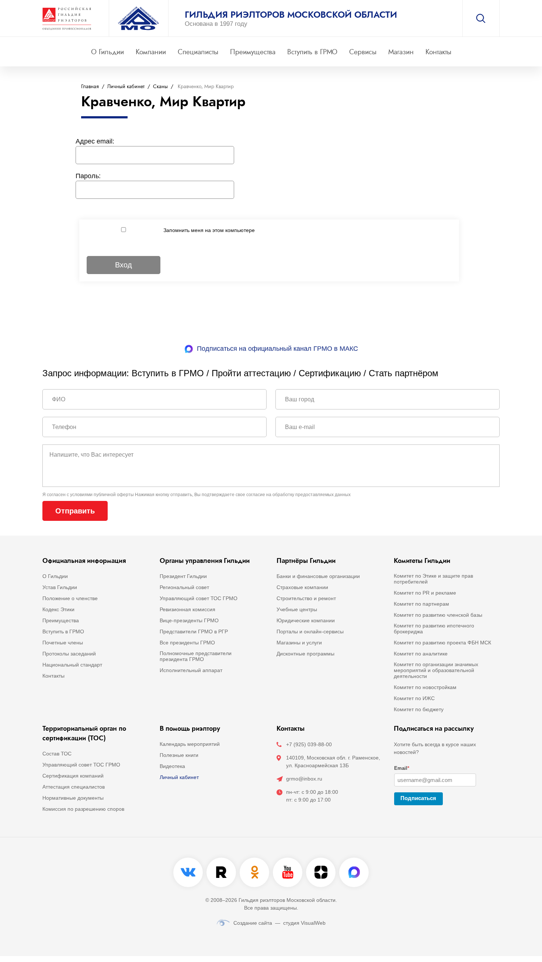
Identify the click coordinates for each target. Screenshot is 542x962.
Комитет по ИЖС (414, 698)
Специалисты (198, 52)
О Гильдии (107, 52)
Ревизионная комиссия (187, 609)
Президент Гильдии (183, 576)
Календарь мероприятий (190, 744)
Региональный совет (184, 587)
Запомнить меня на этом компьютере (209, 230)
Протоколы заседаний (69, 654)
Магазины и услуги (299, 643)
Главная (90, 86)
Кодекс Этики (58, 609)
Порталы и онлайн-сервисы (310, 631)
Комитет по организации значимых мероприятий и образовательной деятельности (436, 670)
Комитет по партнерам (421, 604)
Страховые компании (302, 587)
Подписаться (418, 798)
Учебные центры (297, 609)
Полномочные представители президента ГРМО (196, 656)
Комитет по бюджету (419, 709)
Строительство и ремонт (306, 598)
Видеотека (172, 766)
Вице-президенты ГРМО (189, 620)
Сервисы (362, 52)
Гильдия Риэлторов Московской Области (291, 14)
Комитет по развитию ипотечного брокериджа (434, 628)
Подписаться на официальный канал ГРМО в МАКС (277, 348)
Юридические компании (306, 620)
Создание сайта (252, 923)
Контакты (438, 52)
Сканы (160, 86)
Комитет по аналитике (421, 654)
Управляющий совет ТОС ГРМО (198, 598)
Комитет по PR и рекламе (425, 593)
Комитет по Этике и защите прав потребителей (433, 579)
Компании (151, 52)
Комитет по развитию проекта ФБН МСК (442, 643)
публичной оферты (114, 494)
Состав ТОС (57, 754)
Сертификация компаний (73, 776)
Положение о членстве (70, 598)
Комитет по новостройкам (425, 687)
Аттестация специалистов (73, 787)
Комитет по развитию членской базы (438, 615)
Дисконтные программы (305, 654)
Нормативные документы (73, 798)
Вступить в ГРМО (312, 52)
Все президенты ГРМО (187, 643)
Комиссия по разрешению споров (83, 809)
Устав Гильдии (59, 587)
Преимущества (252, 52)
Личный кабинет (126, 86)
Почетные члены (62, 643)
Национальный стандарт (72, 665)
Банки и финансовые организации (318, 576)
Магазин (401, 52)
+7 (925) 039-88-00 (309, 744)
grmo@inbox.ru (304, 779)
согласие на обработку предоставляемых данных (298, 494)
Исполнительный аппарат (191, 670)
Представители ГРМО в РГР (194, 631)
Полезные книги (179, 755)
